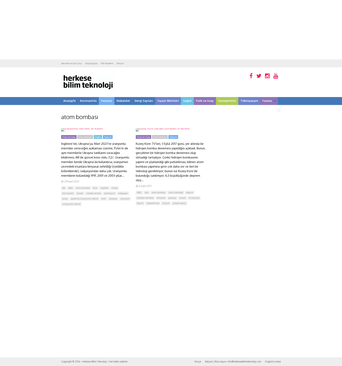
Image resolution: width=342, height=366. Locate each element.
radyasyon (123, 193)
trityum (166, 203)
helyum (189, 192)
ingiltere (104, 188)
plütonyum (109, 193)
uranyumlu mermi (71, 204)
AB (63, 188)
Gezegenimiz (227, 100)
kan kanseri (68, 193)
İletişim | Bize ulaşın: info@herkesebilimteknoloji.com (233, 361)
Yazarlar (106, 100)
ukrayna (113, 198)
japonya (172, 197)
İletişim (120, 63)
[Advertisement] (171, 29)
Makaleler (123, 100)
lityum (140, 203)
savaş (65, 198)
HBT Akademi (107, 63)
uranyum (124, 198)
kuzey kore (194, 197)
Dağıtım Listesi (273, 361)
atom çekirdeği (176, 192)
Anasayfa (69, 100)
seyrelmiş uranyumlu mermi (84, 198)
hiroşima (161, 197)
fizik (95, 188)
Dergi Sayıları (91, 63)
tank (103, 198)
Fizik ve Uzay (205, 100)
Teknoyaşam (249, 100)
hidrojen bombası (145, 197)
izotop (114, 188)
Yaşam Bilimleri (168, 100)
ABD (70, 188)
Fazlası (267, 100)
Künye (198, 361)
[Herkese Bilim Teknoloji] (88, 90)
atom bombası (83, 188)
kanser (80, 193)
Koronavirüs (88, 100)
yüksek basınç (179, 203)
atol (146, 192)
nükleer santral (93, 193)
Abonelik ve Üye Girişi (71, 63)
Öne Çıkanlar (85, 137)
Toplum (107, 137)
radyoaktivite (152, 203)
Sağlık (187, 100)
